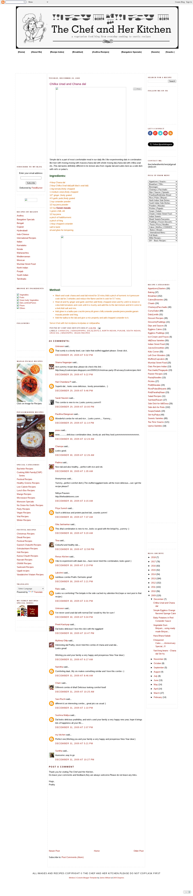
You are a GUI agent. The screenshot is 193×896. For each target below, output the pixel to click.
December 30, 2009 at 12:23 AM (74, 439)
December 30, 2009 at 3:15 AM (74, 501)
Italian (19, 241)
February (158, 697)
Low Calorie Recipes (26, 487)
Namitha (59, 667)
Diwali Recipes (24, 537)
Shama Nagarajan (63, 362)
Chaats (151, 303)
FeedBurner (37, 188)
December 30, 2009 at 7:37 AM (74, 517)
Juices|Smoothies (156, 348)
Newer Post (54, 851)
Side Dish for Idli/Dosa (158, 403)
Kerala (20, 249)
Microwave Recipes (26, 498)
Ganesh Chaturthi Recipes (29, 545)
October (158, 663)
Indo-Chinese (23, 234)
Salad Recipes (154, 396)
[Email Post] (98, 328)
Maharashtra (23, 253)
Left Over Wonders (156, 355)
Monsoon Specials (25, 501)
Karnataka (21, 245)
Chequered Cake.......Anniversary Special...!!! (164, 643)
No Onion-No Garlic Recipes (30, 505)
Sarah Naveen (62, 398)
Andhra (20, 215)
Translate (38, 592)
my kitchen (60, 734)
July (156, 676)
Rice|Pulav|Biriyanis (157, 388)
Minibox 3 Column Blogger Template (83, 878)
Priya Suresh (61, 508)
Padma (58, 462)
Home (97, 851)
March (157, 693)
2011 (153, 587)
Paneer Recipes (155, 374)
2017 (153, 561)
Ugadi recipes (23, 570)
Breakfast (152, 296)
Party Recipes (23, 509)
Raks (57, 589)
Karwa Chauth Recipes (27, 556)
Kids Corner (153, 351)
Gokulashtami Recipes (27, 548)
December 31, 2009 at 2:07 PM (74, 727)
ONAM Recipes (24, 563)
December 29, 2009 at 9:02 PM (74, 355)
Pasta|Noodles (154, 377)
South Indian (22, 275)
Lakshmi (59, 572)
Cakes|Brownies (155, 299)
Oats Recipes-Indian (157, 366)
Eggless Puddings (156, 333)
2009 (153, 595)
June (156, 680)
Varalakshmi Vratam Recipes (30, 574)
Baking (151, 292)
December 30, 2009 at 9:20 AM (74, 533)
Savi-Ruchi (60, 699)
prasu (57, 430)
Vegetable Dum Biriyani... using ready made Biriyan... (164, 628)
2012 (153, 583)
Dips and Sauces (156, 325)
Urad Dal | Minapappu (61, 333)
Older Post (139, 851)
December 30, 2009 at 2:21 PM (74, 581)
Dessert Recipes (155, 318)
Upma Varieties (155, 426)
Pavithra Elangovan (64, 414)
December (159, 599)
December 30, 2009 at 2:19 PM (74, 565)
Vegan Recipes (24, 512)
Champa (59, 446)
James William (105, 878)
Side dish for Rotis (156, 407)
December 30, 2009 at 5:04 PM (74, 617)
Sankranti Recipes (25, 567)
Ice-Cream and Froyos (158, 337)
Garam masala (63, 208)
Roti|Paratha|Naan (156, 392)
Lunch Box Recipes (26, 490)
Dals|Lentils (94, 331)
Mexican (21, 260)
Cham (58, 683)
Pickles (151, 381)
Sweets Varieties (155, 418)
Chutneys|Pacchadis (157, 307)
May (156, 684)
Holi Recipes (23, 552)
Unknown (59, 346)
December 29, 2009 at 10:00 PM (74, 407)
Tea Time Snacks (156, 422)
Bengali (20, 223)
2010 (153, 591)
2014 (153, 574)
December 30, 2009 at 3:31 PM (74, 601)
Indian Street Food (156, 344)
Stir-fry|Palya (154, 414)
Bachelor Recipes (25, 468)
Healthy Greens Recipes (28, 483)
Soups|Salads (154, 411)
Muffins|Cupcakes (156, 359)
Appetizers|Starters (157, 288)
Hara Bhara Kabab (161, 636)
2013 (153, 578)
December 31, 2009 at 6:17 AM (74, 659)
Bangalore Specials (26, 219)
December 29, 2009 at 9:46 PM (74, 390)
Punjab (20, 271)
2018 (153, 557)
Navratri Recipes (24, 559)
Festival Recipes (24, 479)
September (159, 667)
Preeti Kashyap (62, 624)
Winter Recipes (24, 520)
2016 (153, 566)
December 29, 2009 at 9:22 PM (74, 374)
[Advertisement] (96, 62)
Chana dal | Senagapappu (72, 331)
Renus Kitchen (62, 556)
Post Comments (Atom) (73, 857)
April (156, 689)
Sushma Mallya (62, 715)
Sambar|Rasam (155, 400)
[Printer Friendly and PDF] (137, 90)
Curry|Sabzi (153, 311)
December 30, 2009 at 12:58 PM (74, 549)
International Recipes (26, 238)
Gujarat (20, 227)
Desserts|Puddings (157, 322)
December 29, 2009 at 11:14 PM (74, 423)
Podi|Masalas (154, 385)
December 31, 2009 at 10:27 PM (74, 759)
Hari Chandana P (63, 382)
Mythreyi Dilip (61, 640)
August (157, 672)
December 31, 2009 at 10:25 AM (74, 691)
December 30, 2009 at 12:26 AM (74, 455)
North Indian (22, 267)
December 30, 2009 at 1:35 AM (74, 471)
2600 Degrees (118, 878)
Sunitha (58, 751)
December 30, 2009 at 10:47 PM (74, 633)
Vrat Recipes (23, 516)
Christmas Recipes (26, 533)
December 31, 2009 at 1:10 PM (74, 708)
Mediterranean (23, 256)
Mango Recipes (24, 494)
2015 (153, 570)
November (159, 659)
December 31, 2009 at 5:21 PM (74, 743)
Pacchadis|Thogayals (158, 370)
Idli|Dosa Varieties (156, 340)
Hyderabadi (22, 230)
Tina (57, 540)
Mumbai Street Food (26, 264)
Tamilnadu (21, 279)
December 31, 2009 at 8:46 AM (74, 675)
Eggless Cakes (155, 329)
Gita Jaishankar (62, 524)
